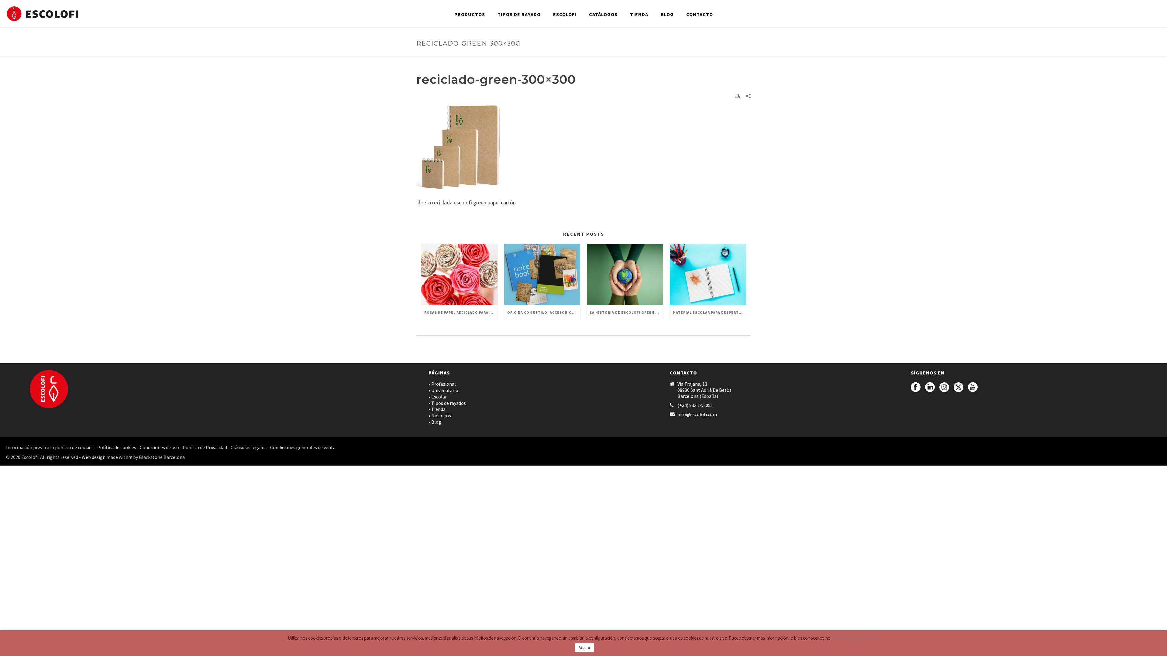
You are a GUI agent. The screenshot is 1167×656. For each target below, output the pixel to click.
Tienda (639, 14)
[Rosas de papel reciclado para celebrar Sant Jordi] (459, 274)
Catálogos (603, 14)
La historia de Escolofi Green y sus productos (626, 312)
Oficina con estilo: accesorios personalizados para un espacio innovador (543, 312)
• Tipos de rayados (447, 403)
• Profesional (442, 384)
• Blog (435, 422)
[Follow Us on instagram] (944, 387)
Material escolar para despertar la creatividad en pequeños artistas (709, 312)
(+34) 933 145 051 (695, 405)
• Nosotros (440, 415)
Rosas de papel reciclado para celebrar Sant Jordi (460, 312)
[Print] (737, 95)
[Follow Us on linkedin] (930, 387)
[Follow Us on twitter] (958, 387)
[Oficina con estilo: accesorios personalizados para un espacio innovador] (542, 274)
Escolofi (565, 14)
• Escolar (438, 397)
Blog (667, 14)
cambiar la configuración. (855, 638)
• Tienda (437, 409)
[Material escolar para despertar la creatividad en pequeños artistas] (708, 274)
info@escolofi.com (697, 414)
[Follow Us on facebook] (916, 387)
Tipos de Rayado (519, 14)
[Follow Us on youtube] (973, 387)
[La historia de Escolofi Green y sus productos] (625, 274)
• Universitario (443, 390)
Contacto (699, 14)
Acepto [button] (584, 647)
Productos (469, 14)
